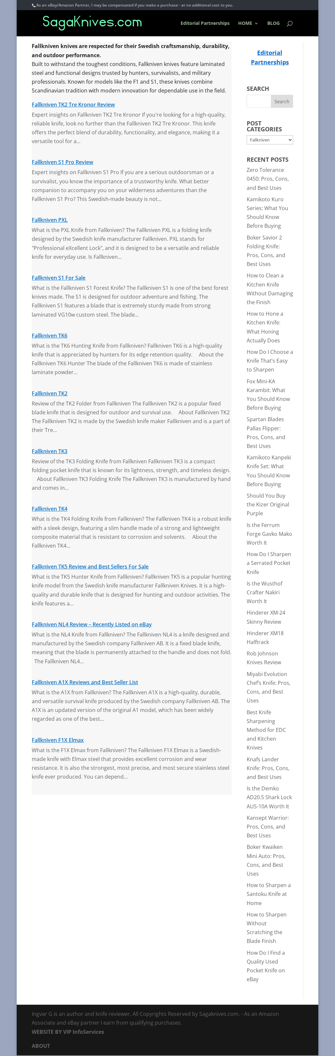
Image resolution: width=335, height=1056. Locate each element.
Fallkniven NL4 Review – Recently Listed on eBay (92, 624)
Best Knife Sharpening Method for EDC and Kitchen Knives (266, 730)
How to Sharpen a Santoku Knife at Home (269, 894)
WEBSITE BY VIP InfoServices (68, 1031)
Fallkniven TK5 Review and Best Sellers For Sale (90, 566)
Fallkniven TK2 (49, 393)
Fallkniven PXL (50, 219)
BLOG (273, 23)
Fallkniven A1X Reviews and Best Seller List (85, 682)
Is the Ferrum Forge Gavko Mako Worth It (269, 533)
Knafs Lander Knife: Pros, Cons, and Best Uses (268, 768)
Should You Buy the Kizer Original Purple (268, 504)
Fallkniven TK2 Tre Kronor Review (73, 104)
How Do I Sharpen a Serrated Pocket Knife (269, 563)
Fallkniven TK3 (49, 451)
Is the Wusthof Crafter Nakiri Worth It (264, 592)
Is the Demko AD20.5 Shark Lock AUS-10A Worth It (269, 797)
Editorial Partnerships (205, 23)
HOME (245, 23)
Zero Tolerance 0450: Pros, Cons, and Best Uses (268, 178)
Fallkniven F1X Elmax (58, 740)
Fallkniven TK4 (49, 508)
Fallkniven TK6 (49, 335)
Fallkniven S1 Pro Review (62, 162)
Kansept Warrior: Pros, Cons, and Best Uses (268, 826)
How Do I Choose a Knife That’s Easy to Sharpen (270, 360)
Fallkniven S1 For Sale (58, 277)
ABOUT (41, 1045)
